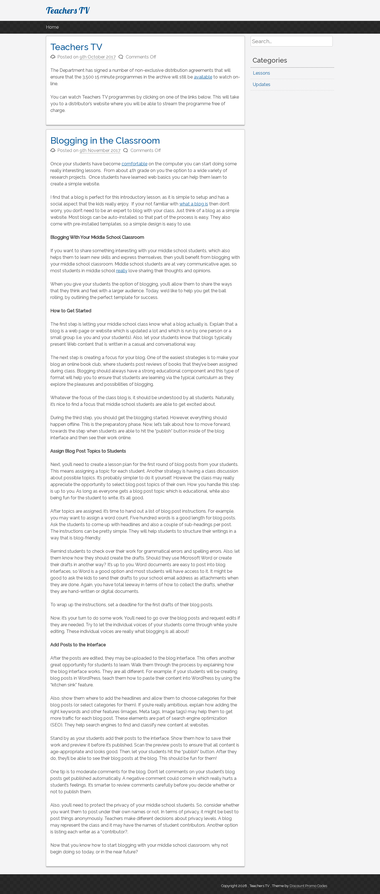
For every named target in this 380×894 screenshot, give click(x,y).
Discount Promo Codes (308, 886)
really (121, 270)
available (203, 77)
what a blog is (193, 204)
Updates (261, 84)
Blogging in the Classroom (105, 140)
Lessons (261, 73)
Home (52, 27)
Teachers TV (67, 10)
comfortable (134, 163)
